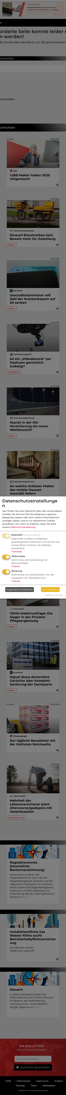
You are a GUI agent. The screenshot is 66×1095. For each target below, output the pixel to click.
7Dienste (16, 551)
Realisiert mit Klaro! (54, 595)
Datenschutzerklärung (22, 527)
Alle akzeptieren (50, 589)
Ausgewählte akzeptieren (19, 589)
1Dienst (15, 566)
